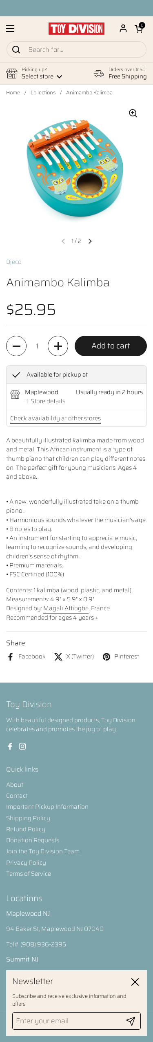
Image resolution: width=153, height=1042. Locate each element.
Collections (43, 93)
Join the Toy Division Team (43, 851)
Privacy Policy (26, 863)
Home (13, 93)
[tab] (45, 401)
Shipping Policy (28, 818)
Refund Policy (25, 829)
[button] (139, 28)
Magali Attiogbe (66, 608)
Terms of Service (28, 874)
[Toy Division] (76, 28)
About (14, 785)
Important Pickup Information (47, 807)
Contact (17, 796)
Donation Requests (32, 840)
